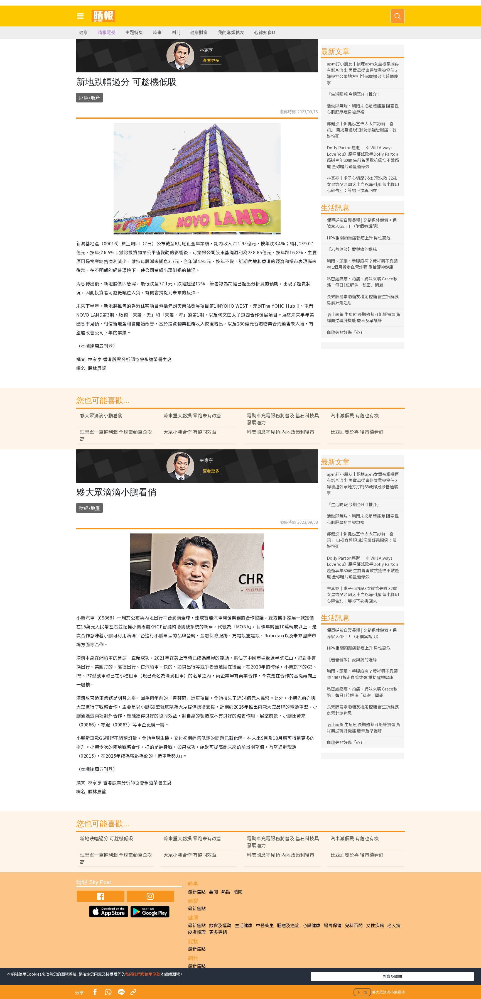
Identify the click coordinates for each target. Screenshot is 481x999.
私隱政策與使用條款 (142, 974)
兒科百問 (354, 925)
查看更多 (211, 60)
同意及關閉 (392, 976)
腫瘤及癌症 (288, 925)
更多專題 (218, 932)
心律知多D (264, 32)
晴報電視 (107, 32)
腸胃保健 (333, 925)
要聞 (213, 891)
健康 (83, 32)
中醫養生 (265, 925)
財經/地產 (89, 97)
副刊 (175, 32)
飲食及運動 (220, 925)
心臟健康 (311, 925)
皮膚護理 (197, 932)
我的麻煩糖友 (231, 32)
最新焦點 (197, 891)
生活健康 (243, 925)
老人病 (394, 925)
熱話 (225, 891)
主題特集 (134, 32)
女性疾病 (375, 925)
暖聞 (238, 891)
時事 (157, 32)
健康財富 (199, 32)
